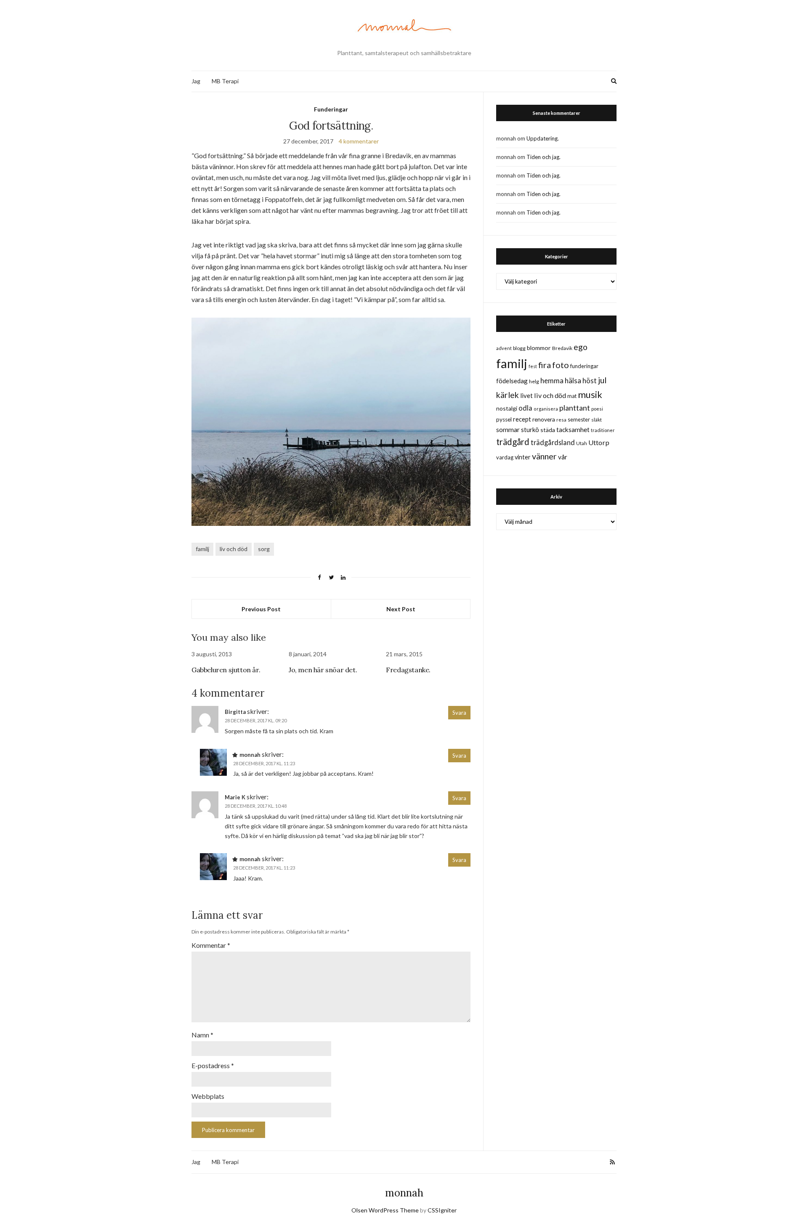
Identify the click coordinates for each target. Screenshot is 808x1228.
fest (533, 366)
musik (590, 394)
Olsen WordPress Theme (385, 1210)
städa (547, 429)
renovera (543, 419)
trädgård (512, 442)
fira (544, 365)
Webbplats (207, 1096)
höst (589, 381)
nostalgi (506, 408)
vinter (523, 457)
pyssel (504, 419)
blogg (519, 348)
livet (526, 395)
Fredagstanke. (408, 670)
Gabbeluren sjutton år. (225, 670)
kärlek (507, 395)
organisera (546, 408)
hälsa (573, 380)
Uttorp (598, 442)
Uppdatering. (542, 138)
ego (580, 347)
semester (579, 419)
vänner (544, 456)
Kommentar (210, 945)
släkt (596, 419)
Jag (195, 81)
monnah (404, 1192)
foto (560, 365)
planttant (574, 407)
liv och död (233, 548)
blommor (539, 347)
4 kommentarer (359, 141)
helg (534, 381)
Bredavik (562, 348)
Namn (202, 1035)
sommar (508, 429)
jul (602, 380)
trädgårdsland (553, 442)
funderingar (584, 366)
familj (202, 548)
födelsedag (512, 381)
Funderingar (331, 109)
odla (525, 408)
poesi (597, 408)
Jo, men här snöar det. (323, 670)
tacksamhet (573, 429)
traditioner (603, 430)
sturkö (530, 429)
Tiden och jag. (543, 157)
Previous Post (261, 609)
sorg (264, 548)
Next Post (400, 609)
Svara (459, 712)
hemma (551, 380)
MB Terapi (225, 81)
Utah (581, 443)
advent (504, 348)
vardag (504, 457)
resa (561, 419)
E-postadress (212, 1065)
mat (572, 396)
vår (562, 457)
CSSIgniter (442, 1210)
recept (522, 419)
